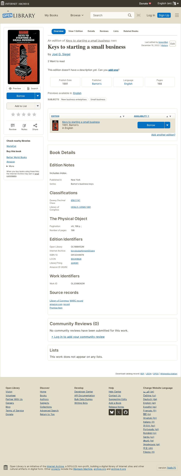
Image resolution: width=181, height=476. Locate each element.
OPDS (156, 373)
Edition (55, 116)
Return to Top (47, 414)
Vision (9, 391)
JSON (148, 373)
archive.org (100, 469)
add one (113, 69)
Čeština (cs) (149, 395)
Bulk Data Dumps (83, 399)
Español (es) (150, 407)
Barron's (96, 83)
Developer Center (83, 391)
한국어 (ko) (149, 425)
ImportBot (163, 42)
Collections (46, 407)
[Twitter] (119, 412)
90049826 (76, 259)
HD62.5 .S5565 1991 (81, 207)
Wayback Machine (82, 469)
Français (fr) (149, 410)
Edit (172, 43)
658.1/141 (75, 200)
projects (55, 469)
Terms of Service (15, 410)
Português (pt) (151, 429)
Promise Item (56, 307)
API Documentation (84, 395)
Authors (44, 399)
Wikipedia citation (168, 373)
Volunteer (11, 395)
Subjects (44, 403)
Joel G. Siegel (61, 54)
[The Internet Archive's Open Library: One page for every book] (18, 15)
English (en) (149, 403)
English (128, 83)
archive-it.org (118, 469)
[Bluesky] (112, 412)
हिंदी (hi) (147, 414)
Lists (116, 31)
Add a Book (115, 403)
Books (43, 395)
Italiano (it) (149, 422)
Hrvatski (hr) (150, 418)
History (164, 45)
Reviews (104, 31)
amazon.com (56, 304)
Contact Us (115, 395)
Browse (75, 15)
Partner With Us (14, 399)
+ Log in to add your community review (78, 336)
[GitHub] (125, 412)
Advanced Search (49, 410)
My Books (51, 15)
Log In (151, 15)
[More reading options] (38, 96)
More (11, 166)
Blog (8, 407)
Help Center (115, 391)
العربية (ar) (148, 391)
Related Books (131, 31)
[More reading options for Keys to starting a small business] (37, 106)
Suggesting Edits (118, 399)
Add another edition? (163, 134)
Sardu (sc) (148, 437)
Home (43, 391)
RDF (142, 373)
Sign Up (164, 15)
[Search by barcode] (138, 15)
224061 (74, 263)
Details (91, 31)
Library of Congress (59, 300)
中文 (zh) (148, 448)
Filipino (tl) (149, 452)
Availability (141, 116)
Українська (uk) (151, 444)
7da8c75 (171, 467)
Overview (58, 31)
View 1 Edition (75, 31)
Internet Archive (55, 466)
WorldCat (11, 146)
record (66, 304)
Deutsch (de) (150, 399)
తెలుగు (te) (148, 440)
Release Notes (116, 407)
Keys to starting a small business (88, 40)
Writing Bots (81, 403)
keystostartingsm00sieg (83, 250)
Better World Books (17, 157)
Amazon (11, 161)
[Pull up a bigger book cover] (24, 83)
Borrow (21, 95)
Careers (10, 403)
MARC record (76, 300)
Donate (145, 3)
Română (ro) (149, 433)
